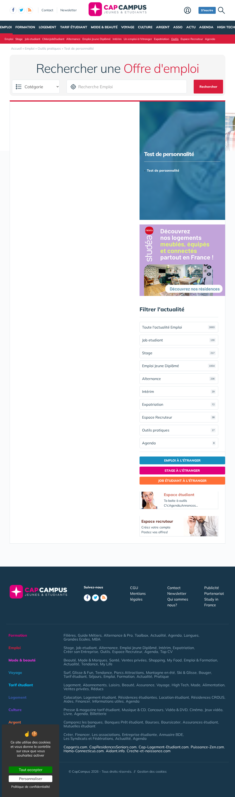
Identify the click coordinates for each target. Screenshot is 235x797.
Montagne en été (160, 672)
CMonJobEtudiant (53, 39)
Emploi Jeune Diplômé (96, 39)
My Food (174, 660)
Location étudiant (174, 697)
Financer (83, 701)
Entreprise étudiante (139, 734)
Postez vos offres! (154, 532)
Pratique (161, 676)
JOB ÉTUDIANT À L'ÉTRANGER (182, 481)
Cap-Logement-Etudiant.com (164, 747)
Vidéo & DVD (176, 709)
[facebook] (13, 10)
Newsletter (68, 10)
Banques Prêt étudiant (124, 722)
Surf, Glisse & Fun (78, 672)
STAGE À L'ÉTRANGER (182, 470)
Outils (175, 39)
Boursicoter (171, 722)
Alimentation (213, 685)
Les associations (106, 734)
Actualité (158, 635)
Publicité (211, 587)
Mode (195, 685)
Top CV (166, 651)
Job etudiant (32, 39)
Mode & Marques (92, 660)
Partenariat (214, 593)
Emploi (6, 27)
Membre (190, 11)
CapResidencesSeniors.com (113, 747)
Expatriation (161, 39)
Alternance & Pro (118, 635)
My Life (106, 664)
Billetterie (98, 713)
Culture (145, 27)
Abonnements (95, 685)
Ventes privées (134, 660)
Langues (191, 635)
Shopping (157, 660)
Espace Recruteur (192, 39)
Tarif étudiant (73, 27)
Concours (155, 709)
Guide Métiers (90, 635)
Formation (25, 27)
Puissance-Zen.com (207, 747)
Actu (191, 27)
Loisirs (114, 685)
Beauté (70, 660)
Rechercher (208, 87)
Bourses (152, 722)
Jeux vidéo (213, 709)
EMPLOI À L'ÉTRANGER (182, 460)
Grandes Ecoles (77, 639)
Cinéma (196, 709)
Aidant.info (115, 751)
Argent (163, 27)
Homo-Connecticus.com (84, 751)
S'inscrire (207, 10)
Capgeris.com (75, 747)
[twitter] (21, 10)
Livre (68, 713)
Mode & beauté (104, 27)
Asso (177, 27)
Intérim (117, 39)
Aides (68, 701)
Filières (70, 635)
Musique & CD (134, 709)
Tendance (89, 664)
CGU (134, 587)
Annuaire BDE (171, 734)
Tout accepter (30, 769)
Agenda (206, 27)
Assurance (145, 685)
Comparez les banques (83, 722)
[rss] (29, 10)
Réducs (97, 688)
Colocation (72, 697)
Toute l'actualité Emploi (178, 327)
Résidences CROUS (207, 697)
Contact (47, 10)
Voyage (127, 27)
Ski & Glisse (187, 672)
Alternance (73, 39)
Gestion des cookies (152, 771)
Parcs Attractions (129, 672)
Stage (19, 39)
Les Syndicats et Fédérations (88, 738)
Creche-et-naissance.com (149, 751)
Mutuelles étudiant (79, 726)
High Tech (226, 27)
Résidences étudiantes (137, 697)
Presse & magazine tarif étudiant (92, 709)
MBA (96, 639)
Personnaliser (30, 778)
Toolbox (141, 635)
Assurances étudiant (200, 722)
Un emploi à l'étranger (138, 39)
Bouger (205, 672)
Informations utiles (108, 701)
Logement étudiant (100, 697)
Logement (47, 27)
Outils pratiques (178, 430)
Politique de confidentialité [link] (30, 787)
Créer (68, 734)
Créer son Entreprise (81, 651)
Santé (114, 660)
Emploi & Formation (200, 660)
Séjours (95, 676)
